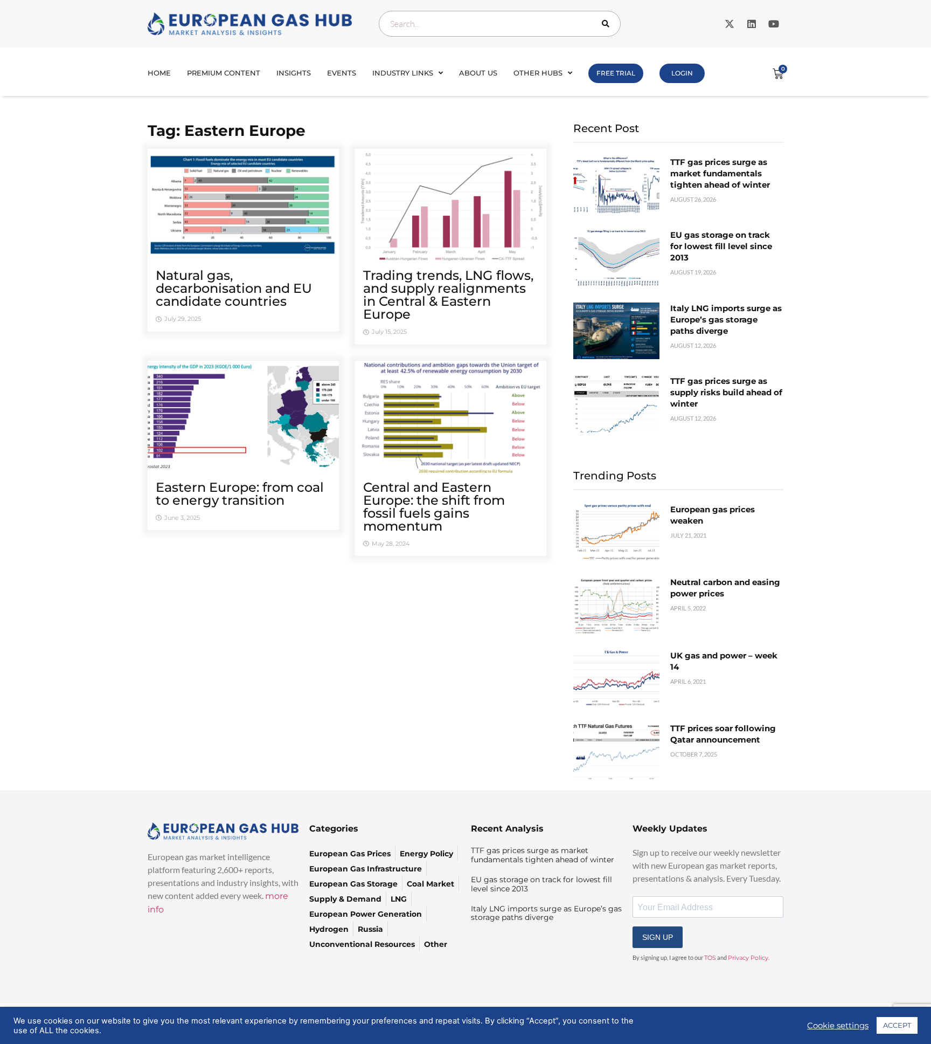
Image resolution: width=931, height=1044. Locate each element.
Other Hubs (537, 72)
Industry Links (402, 72)
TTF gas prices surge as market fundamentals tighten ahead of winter (720, 173)
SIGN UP (657, 937)
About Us (478, 72)
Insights (293, 72)
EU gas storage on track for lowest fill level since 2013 (721, 246)
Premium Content (223, 72)
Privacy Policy (748, 957)
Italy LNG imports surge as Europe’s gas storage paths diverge (726, 319)
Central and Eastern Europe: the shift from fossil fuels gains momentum (434, 506)
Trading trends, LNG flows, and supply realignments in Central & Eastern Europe (448, 294)
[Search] (608, 24)
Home (159, 72)
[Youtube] (773, 23)
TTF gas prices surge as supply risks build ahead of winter (726, 392)
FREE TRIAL (615, 73)
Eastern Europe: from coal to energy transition (240, 493)
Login (682, 73)
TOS (710, 957)
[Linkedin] (751, 23)
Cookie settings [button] (838, 1026)
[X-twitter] (729, 23)
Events (341, 72)
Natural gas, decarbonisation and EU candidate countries (234, 288)
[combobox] (500, 24)
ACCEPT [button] (897, 1025)
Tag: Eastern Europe (226, 130)
